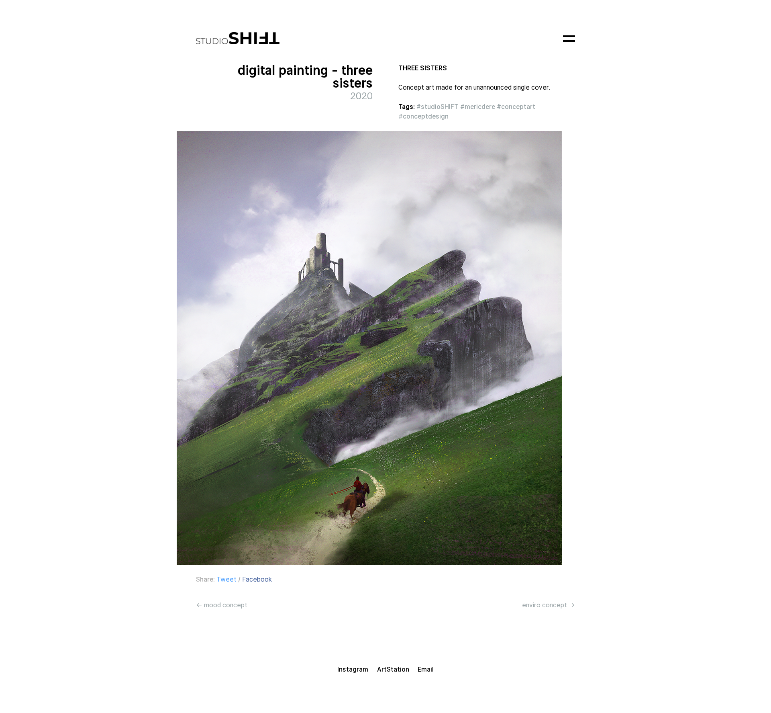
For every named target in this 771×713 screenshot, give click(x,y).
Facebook (257, 579)
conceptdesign (426, 116)
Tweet (226, 579)
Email (426, 669)
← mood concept (221, 605)
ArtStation (393, 669)
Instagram (352, 669)
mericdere (480, 107)
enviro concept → (548, 605)
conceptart (518, 107)
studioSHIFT (440, 107)
